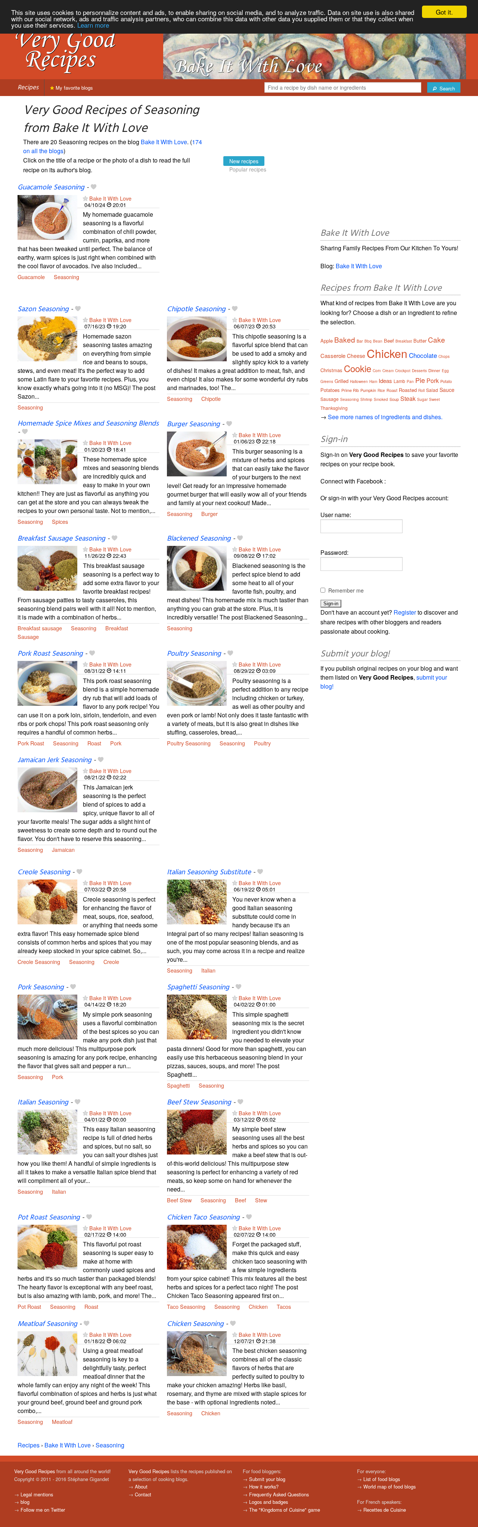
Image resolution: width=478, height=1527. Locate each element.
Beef (240, 1200)
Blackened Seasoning (199, 538)
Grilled (341, 380)
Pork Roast (31, 743)
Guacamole (31, 277)
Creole (111, 961)
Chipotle (211, 398)
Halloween (359, 381)
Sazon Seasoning (43, 309)
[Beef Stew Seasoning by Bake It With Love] (197, 1131)
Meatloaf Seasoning (47, 1324)
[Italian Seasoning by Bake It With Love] (47, 1131)
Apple (326, 340)
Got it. (444, 11)
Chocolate (423, 355)
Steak (408, 398)
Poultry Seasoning (194, 653)
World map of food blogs (389, 1486)
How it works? (264, 1486)
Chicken (258, 1306)
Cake (436, 339)
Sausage (28, 636)
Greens (326, 381)
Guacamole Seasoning (51, 187)
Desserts (419, 370)
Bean (377, 341)
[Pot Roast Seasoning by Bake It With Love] (47, 1246)
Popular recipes (247, 169)
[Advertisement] (238, 244)
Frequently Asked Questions (279, 1494)
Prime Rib (350, 390)
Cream (388, 370)
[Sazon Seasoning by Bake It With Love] (47, 338)
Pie (420, 380)
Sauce (447, 389)
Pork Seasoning (41, 987)
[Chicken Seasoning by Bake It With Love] (197, 1352)
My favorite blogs (73, 87)
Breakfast (116, 628)
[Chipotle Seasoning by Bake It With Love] (197, 338)
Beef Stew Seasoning (199, 1102)
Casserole (332, 355)
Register (405, 612)
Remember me (346, 590)
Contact (143, 1494)
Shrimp (366, 399)
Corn (377, 370)
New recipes (243, 161)
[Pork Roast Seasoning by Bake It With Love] (47, 682)
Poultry (262, 743)
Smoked (381, 399)
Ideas (385, 380)
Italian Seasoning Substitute (209, 872)
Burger (209, 513)
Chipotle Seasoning (196, 309)
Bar (360, 341)
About (141, 1486)
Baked (344, 339)
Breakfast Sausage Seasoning (61, 538)
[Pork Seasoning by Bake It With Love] (47, 1016)
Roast (94, 743)
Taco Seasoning (186, 1306)
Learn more (93, 25)
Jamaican (63, 849)
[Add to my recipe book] (93, 187)
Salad (432, 390)
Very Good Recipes (34, 1471)
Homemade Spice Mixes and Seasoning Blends (88, 423)
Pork (115, 743)
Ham (373, 381)
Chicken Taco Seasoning (203, 1217)
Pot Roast (29, 1306)
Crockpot (402, 370)
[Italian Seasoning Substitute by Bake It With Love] (197, 901)
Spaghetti (178, 1085)
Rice (381, 390)
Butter (419, 340)
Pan (410, 381)
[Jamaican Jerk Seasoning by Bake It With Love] (47, 789)
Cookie (357, 368)
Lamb (399, 381)
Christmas (331, 370)
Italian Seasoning (43, 1102)
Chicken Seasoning (195, 1324)
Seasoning (66, 277)
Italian (208, 970)
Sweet (434, 399)
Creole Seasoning (44, 872)
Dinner (434, 370)
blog (25, 1501)
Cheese (356, 355)
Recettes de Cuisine (384, 1509)
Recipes (28, 88)
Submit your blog (267, 1479)
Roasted (408, 389)
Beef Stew (179, 1200)
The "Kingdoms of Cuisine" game (284, 1509)
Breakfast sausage (40, 628)
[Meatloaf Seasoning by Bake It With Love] (47, 1352)
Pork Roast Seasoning (50, 653)
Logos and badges (268, 1501)
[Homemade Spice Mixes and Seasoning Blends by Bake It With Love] (47, 461)
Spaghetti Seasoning (198, 987)
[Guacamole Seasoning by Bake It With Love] (47, 216)
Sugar (422, 399)
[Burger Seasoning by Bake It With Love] (197, 453)
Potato (446, 381)
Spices (60, 521)
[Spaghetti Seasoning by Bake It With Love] (197, 1016)
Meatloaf (62, 1421)
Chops (444, 356)
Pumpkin (368, 390)
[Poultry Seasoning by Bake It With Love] (197, 682)
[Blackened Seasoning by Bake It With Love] (197, 567)
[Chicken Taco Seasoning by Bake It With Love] (197, 1246)
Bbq (368, 341)
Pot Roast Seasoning (49, 1217)
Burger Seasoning (193, 424)
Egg (445, 370)
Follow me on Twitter (43, 1509)
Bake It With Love (164, 141)
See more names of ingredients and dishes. (385, 416)
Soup (394, 399)
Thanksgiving (334, 408)
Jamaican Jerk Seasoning (54, 760)
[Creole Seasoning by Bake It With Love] (47, 901)
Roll (421, 390)
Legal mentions (37, 1494)
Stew (261, 1200)
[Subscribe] (85, 198)
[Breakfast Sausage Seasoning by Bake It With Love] (47, 567)
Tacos (284, 1306)
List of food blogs (381, 1479)
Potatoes (330, 389)
